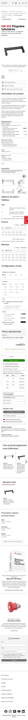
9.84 (10, 289)
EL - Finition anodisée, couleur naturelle (9, 315)
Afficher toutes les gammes (8, 484)
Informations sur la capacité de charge (13, 89)
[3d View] (24, 176)
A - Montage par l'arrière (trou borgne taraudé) (13, 302)
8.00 (10, 284)
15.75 (5, 292)
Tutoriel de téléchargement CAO (13, 419)
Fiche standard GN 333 (9, 82)
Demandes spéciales (6, 434)
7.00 (5, 284)
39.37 (5, 295)
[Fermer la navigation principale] (25, 3)
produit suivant (22, 19)
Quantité (11, 356)
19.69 (11, 292)
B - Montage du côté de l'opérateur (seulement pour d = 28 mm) (12, 307)
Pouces (25, 225)
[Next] (21, 70)
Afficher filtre (6, 218)
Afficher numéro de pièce (18, 218)
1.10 (10, 274)
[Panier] (19, 3)
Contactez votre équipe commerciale (10, 435)
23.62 (17, 292)
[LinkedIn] (23, 711)
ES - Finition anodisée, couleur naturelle (9, 319)
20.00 (11, 286)
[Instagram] (10, 711)
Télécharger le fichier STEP (15, 411)
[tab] (10, 70)
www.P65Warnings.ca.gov (9, 397)
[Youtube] (19, 711)
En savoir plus (14, 630)
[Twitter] (14, 711)
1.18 (5, 277)
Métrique (18, 225)
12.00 (22, 284)
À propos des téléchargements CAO (13, 421)
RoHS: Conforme (7, 400)
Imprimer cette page (9, 85)
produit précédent (6, 19)
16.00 (5, 286)
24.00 (17, 286)
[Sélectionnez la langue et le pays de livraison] (15, 3)
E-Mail (2, 648)
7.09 (23, 286)
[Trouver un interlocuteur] (26, 218)
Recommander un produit (11, 369)
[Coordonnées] (26, 222)
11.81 (16, 289)
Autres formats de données (9, 415)
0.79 (5, 274)
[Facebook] (6, 711)
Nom (2, 641)
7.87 (5, 289)
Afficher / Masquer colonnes (18, 216)
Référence (4, 335)
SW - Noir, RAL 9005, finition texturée (9, 323)
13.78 (22, 289)
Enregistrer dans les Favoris (12, 366)
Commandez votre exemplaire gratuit (14, 590)
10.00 (16, 284)
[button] (12, 3)
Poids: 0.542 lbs (7, 403)
